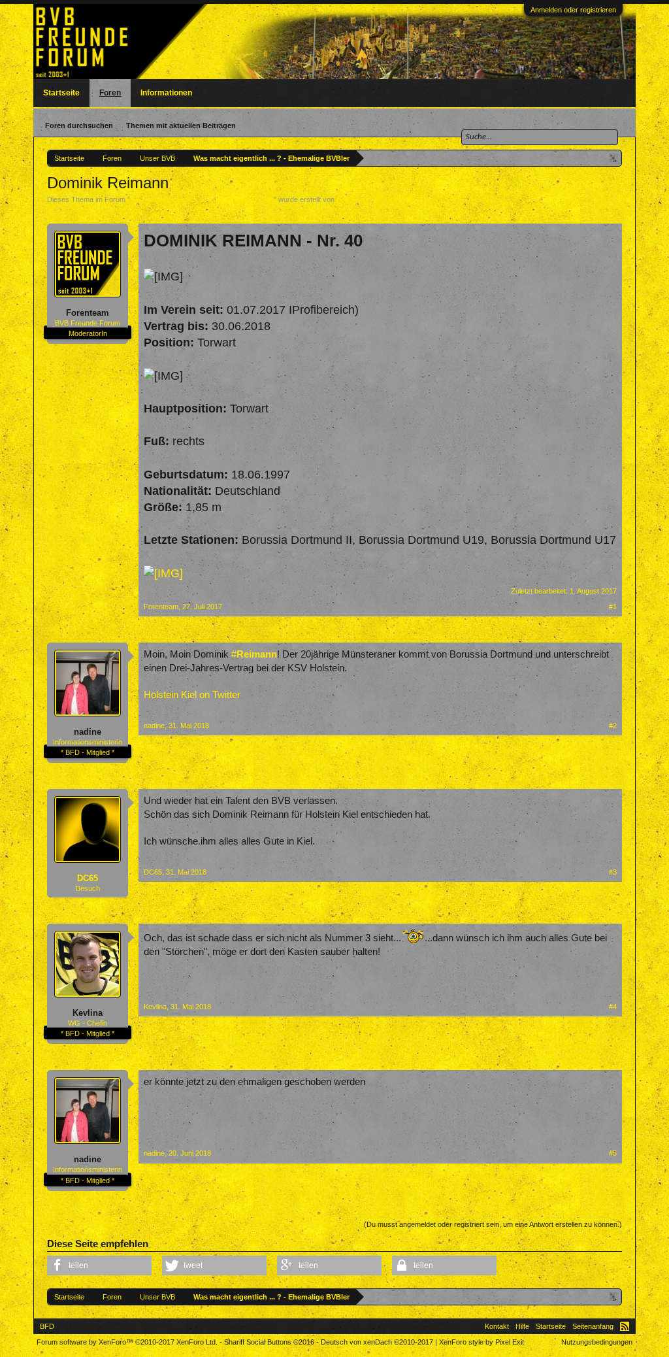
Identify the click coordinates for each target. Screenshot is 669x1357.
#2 (613, 725)
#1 (613, 607)
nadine (87, 732)
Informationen (166, 92)
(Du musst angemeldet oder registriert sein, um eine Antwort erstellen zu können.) (493, 1224)
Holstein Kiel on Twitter (192, 695)
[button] (99, 1265)
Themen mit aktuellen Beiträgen (181, 125)
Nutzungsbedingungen (596, 1342)
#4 (613, 1007)
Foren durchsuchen (79, 125)
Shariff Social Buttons (269, 1342)
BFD (47, 1326)
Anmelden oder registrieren (573, 10)
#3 (613, 872)
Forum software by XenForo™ (127, 1342)
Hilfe (522, 1326)
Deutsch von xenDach (377, 1342)
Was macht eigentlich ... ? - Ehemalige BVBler (202, 199)
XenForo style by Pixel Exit (481, 1342)
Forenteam (353, 199)
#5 (613, 1153)
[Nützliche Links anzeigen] (614, 158)
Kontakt (497, 1326)
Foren (110, 92)
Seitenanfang (592, 1326)
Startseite (61, 92)
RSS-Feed (624, 1326)
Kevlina (88, 1013)
